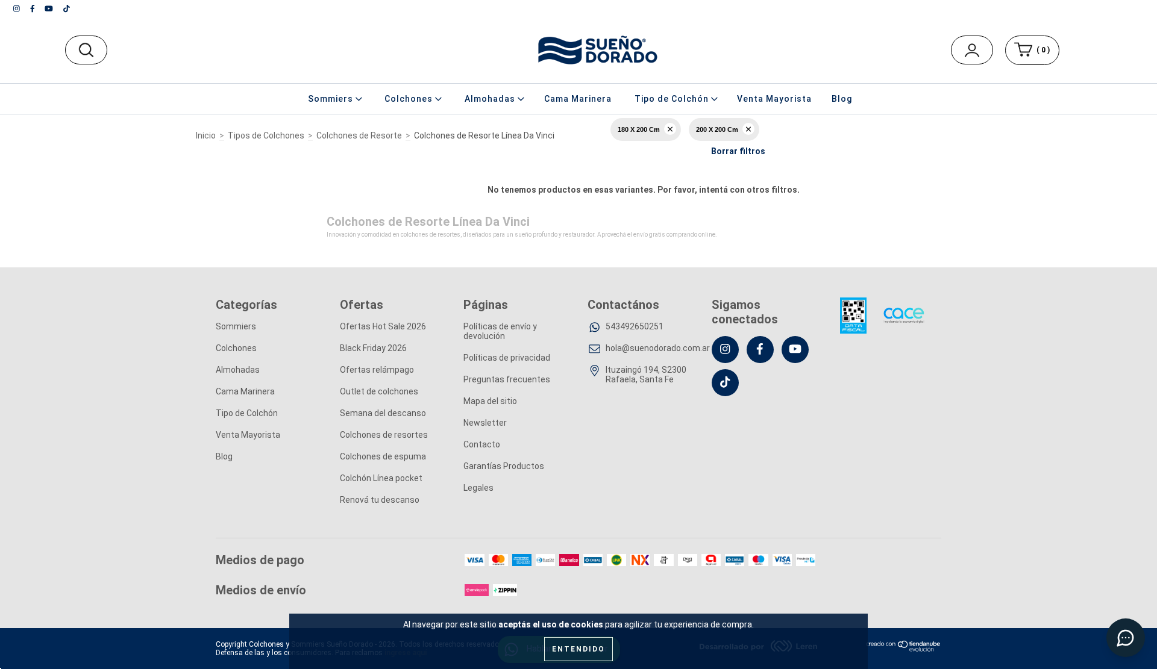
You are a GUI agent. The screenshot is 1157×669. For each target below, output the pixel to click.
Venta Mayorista (774, 99)
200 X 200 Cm (717, 129)
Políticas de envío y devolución (500, 331)
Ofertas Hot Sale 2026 (383, 326)
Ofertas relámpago (377, 370)
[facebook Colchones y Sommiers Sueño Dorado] (33, 8)
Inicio (206, 135)
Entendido (578, 649)
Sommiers (236, 326)
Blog (842, 99)
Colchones (236, 348)
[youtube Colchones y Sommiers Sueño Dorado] (49, 8)
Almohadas (238, 370)
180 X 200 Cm (639, 129)
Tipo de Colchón (247, 413)
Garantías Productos (503, 466)
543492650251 (634, 326)
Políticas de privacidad (506, 358)
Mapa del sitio (490, 401)
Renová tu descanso (379, 500)
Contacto (481, 444)
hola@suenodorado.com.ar (658, 348)
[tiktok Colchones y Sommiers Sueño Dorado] (66, 8)
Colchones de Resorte (359, 135)
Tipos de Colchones (266, 135)
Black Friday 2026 (373, 348)
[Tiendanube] (903, 649)
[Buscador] (85, 50)
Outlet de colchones (379, 391)
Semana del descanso (383, 413)
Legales (478, 488)
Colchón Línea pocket (381, 478)
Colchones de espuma (383, 456)
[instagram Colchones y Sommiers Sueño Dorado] (17, 8)
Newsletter (485, 423)
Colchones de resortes (384, 435)
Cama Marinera (578, 99)
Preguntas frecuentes (506, 379)
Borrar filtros (738, 151)
